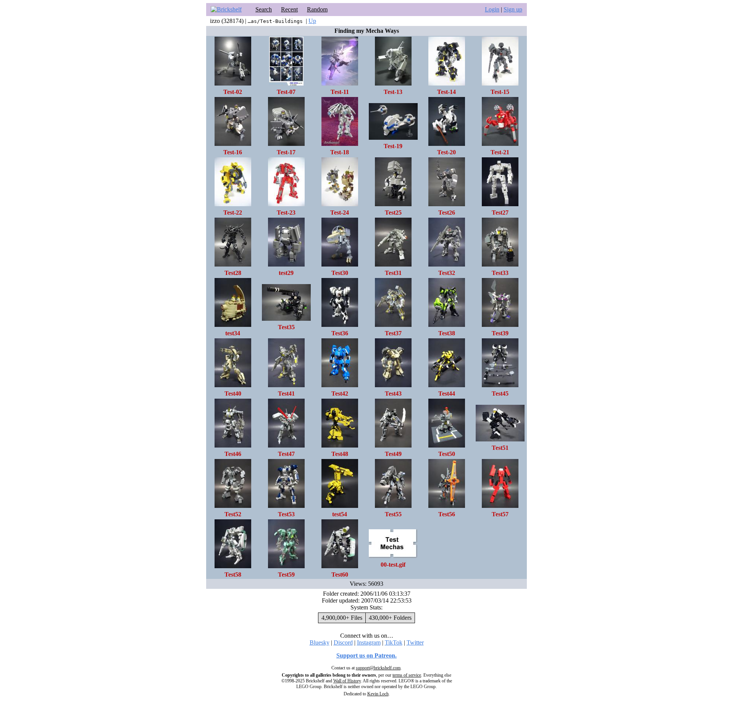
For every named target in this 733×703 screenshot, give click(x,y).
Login (492, 9)
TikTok (393, 642)
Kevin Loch (378, 694)
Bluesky (319, 642)
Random (317, 9)
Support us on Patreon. (366, 655)
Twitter (415, 642)
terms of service (406, 675)
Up (312, 21)
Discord (343, 642)
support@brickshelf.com (378, 668)
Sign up (513, 9)
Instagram (369, 642)
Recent (289, 9)
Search (263, 9)
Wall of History (347, 681)
